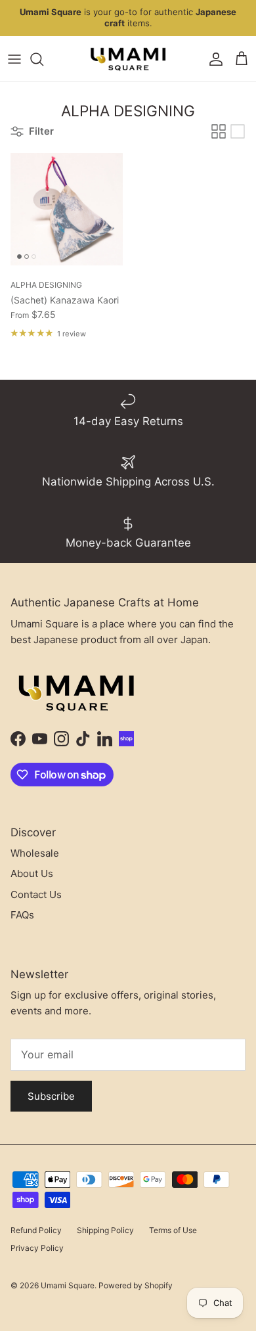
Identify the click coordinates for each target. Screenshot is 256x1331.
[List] (237, 131)
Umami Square (68, 1285)
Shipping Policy (105, 1230)
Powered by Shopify (135, 1285)
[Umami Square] (128, 59)
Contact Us (36, 894)
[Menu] (14, 59)
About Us (32, 873)
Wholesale (35, 853)
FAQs (22, 915)
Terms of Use (173, 1230)
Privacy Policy (37, 1248)
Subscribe (51, 1096)
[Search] (43, 59)
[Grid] (218, 131)
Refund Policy (36, 1230)
